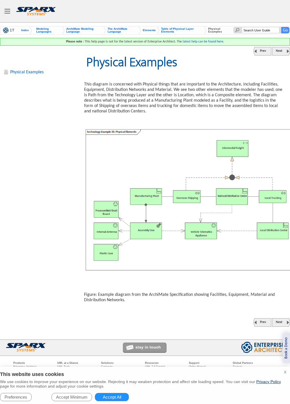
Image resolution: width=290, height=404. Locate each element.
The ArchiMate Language (117, 30)
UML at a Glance (67, 363)
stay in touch (148, 347)
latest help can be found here (203, 41)
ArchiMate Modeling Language (79, 30)
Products (19, 363)
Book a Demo (286, 348)
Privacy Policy (268, 381)
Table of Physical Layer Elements (177, 30)
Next (279, 51)
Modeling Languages (44, 30)
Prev (263, 51)
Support (194, 363)
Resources (152, 363)
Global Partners (243, 363)
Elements (149, 30)
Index (25, 30)
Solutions (107, 363)
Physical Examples (27, 72)
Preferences (16, 397)
